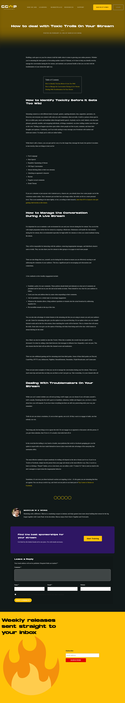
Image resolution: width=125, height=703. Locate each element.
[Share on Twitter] (59, 497)
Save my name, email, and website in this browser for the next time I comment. (40, 594)
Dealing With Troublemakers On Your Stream (59, 89)
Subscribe (69, 651)
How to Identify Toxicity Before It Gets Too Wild (60, 83)
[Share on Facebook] (55, 497)
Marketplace (56, 7)
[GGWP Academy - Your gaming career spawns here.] (9, 7)
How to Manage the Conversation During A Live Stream (62, 86)
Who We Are (32, 7)
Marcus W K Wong (75, 33)
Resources (69, 7)
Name (16, 585)
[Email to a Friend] (62, 497)
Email (49, 585)
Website (82, 585)
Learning (43, 7)
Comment (17, 567)
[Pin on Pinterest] (66, 497)
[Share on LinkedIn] (69, 497)
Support (80, 7)
